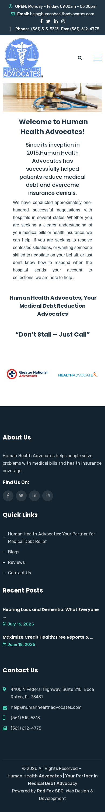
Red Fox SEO (50, 791)
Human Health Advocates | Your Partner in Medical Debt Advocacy (53, 779)
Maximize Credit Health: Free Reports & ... (48, 637)
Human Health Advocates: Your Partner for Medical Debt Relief (51, 537)
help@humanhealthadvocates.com (62, 14)
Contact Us (19, 572)
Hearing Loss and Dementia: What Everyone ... (51, 613)
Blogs (13, 551)
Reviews (16, 562)
